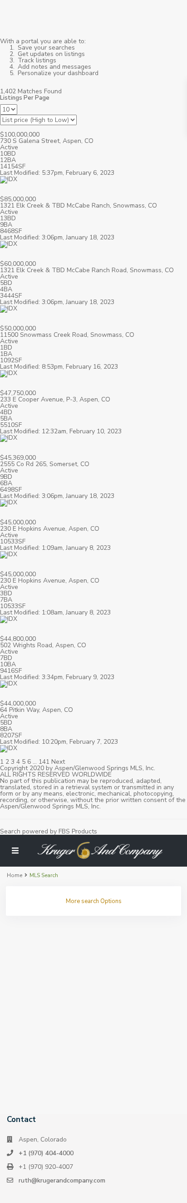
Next (58, 761)
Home (14, 875)
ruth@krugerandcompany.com (62, 1180)
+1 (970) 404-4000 (46, 1153)
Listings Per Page (24, 98)
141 (44, 761)
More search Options (94, 901)
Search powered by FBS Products (48, 831)
